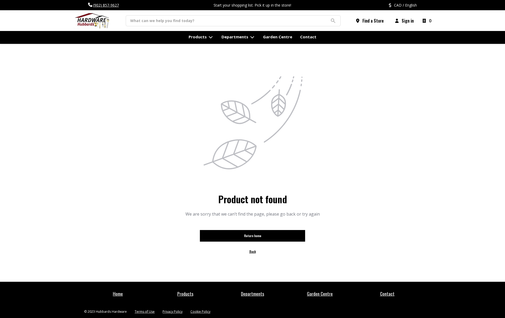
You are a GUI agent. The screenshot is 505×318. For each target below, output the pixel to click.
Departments (252, 293)
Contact (387, 293)
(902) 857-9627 (106, 5)
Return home (252, 235)
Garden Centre (320, 293)
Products (185, 293)
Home (118, 293)
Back (252, 251)
